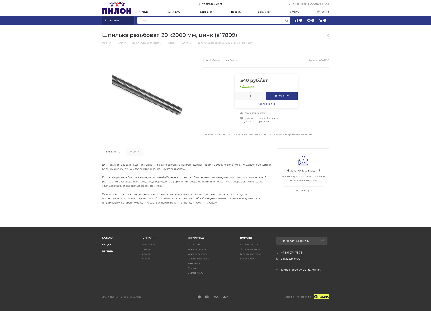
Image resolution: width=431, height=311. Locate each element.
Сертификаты (195, 272)
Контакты (146, 258)
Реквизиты (194, 263)
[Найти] (286, 20)
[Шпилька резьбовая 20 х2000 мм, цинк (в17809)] (150, 96)
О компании (148, 244)
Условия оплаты (197, 249)
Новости (145, 249)
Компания (148, 237)
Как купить (113, 152)
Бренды (107, 251)
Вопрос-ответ (248, 258)
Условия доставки (198, 254)
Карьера (146, 254)
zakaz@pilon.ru (291, 258)
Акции (107, 244)
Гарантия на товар (198, 258)
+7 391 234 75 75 (212, 3)
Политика (193, 268)
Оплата (134, 152)
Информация (198, 237)
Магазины (194, 244)
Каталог (108, 237)
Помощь (246, 237)
